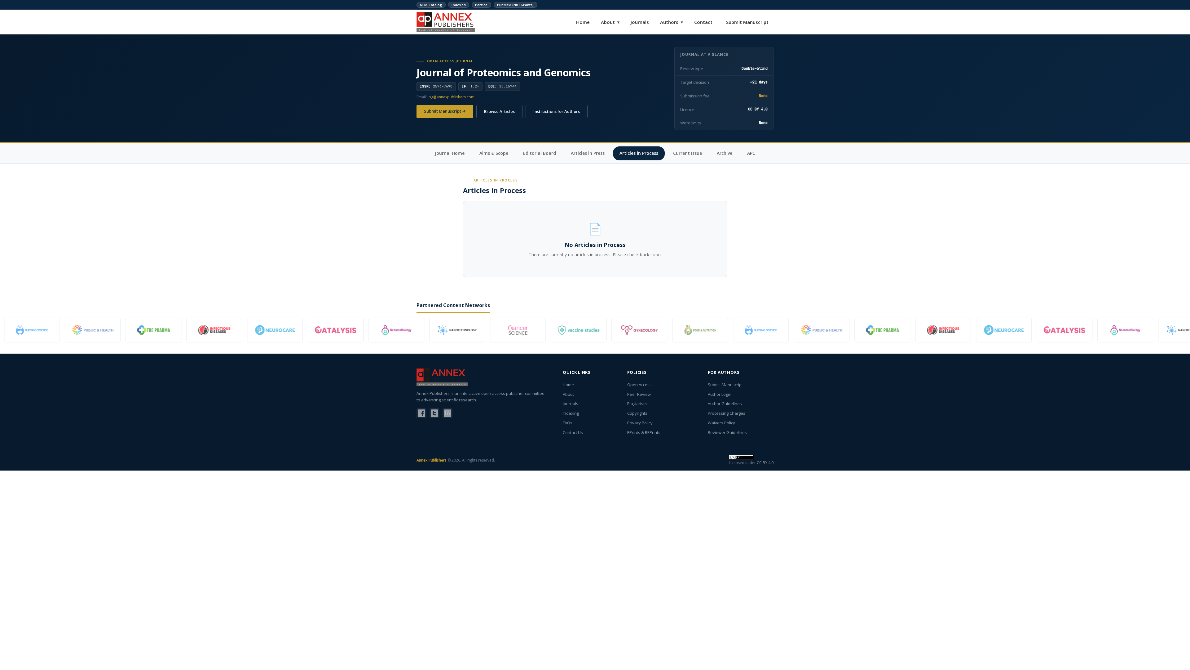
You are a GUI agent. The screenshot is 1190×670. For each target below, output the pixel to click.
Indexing (571, 413)
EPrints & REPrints (643, 432)
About (610, 22)
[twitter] (434, 413)
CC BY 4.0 (765, 462)
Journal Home (450, 153)
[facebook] (421, 413)
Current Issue (687, 153)
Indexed (459, 4)
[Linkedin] (447, 413)
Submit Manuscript (747, 22)
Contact (703, 22)
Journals (640, 22)
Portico (481, 4)
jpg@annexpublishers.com (451, 97)
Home (583, 22)
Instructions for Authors (556, 111)
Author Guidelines (725, 403)
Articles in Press (588, 153)
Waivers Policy (721, 423)
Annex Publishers (431, 460)
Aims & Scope (493, 153)
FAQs (567, 423)
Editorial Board (539, 153)
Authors (671, 22)
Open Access (639, 384)
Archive (724, 153)
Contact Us (573, 432)
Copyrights (637, 413)
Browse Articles (499, 111)
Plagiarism (637, 403)
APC (751, 153)
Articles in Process (638, 153)
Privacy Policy (640, 423)
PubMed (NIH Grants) (515, 4)
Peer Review (639, 394)
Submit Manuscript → (445, 111)
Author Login (719, 394)
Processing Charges (726, 413)
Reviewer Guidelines (727, 432)
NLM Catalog (431, 4)
